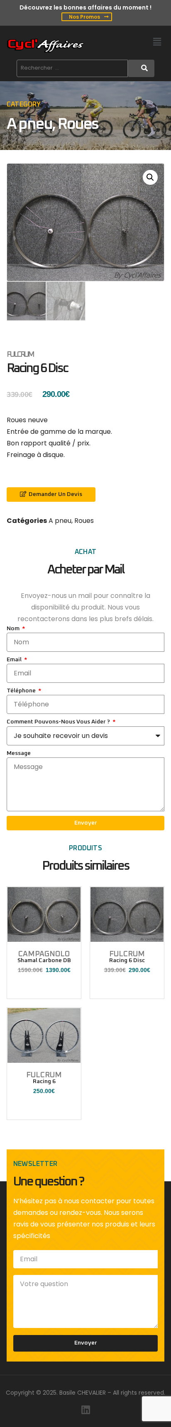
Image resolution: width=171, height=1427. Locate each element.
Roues (78, 124)
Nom (14, 628)
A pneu (29, 124)
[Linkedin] (85, 1410)
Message (19, 753)
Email (15, 660)
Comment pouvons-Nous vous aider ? (59, 722)
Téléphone (22, 691)
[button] (157, 42)
